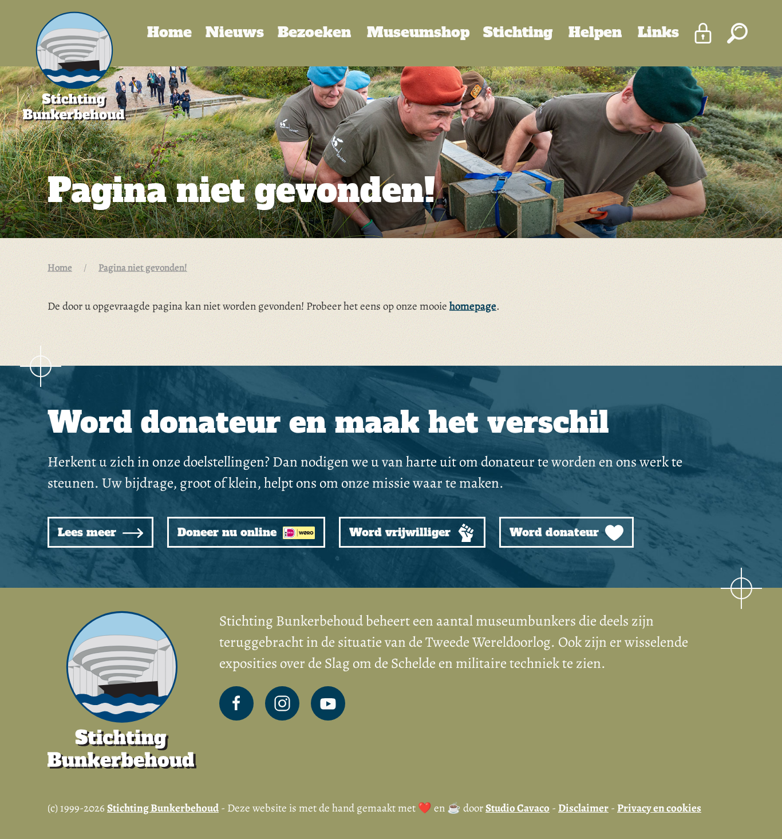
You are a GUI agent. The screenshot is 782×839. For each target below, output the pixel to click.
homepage (472, 306)
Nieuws (235, 32)
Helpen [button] (597, 32)
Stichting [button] (520, 32)
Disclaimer (583, 808)
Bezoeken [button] (317, 32)
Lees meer (89, 532)
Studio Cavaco (517, 808)
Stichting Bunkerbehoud (163, 808)
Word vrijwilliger (401, 532)
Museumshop (418, 32)
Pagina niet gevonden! (142, 267)
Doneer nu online (228, 532)
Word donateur (556, 532)
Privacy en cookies (659, 808)
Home (169, 32)
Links (658, 32)
